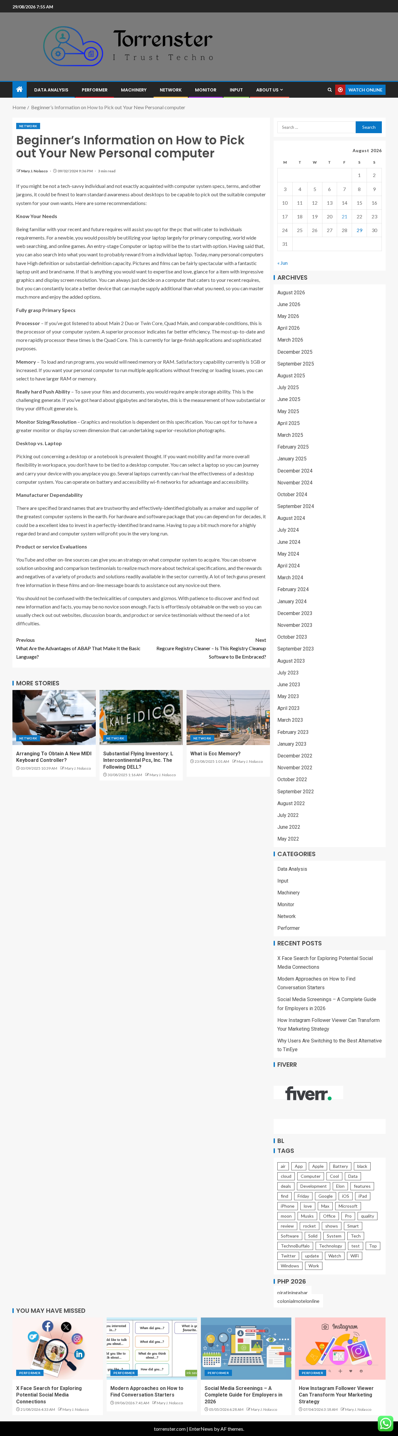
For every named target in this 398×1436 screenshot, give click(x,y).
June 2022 (288, 827)
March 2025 (290, 435)
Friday (303, 1196)
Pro (348, 1216)
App (299, 1166)
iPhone (287, 1206)
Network (171, 90)
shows (331, 1226)
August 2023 (291, 661)
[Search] (330, 90)
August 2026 (291, 293)
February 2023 (293, 732)
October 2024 (292, 494)
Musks (307, 1216)
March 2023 (290, 720)
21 (344, 216)
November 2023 (294, 625)
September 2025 (295, 364)
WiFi (354, 1255)
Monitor (205, 90)
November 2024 (294, 483)
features (362, 1186)
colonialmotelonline (298, 1301)
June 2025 (288, 399)
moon (286, 1216)
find (284, 1196)
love (308, 1206)
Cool (334, 1176)
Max (325, 1206)
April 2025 (288, 423)
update (312, 1255)
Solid (312, 1235)
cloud (286, 1176)
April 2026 (288, 328)
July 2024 (288, 530)
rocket (309, 1226)
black (362, 1166)
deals (286, 1186)
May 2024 (288, 554)
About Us (267, 90)
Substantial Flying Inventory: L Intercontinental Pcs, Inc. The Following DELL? (138, 760)
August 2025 (291, 376)
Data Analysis (51, 90)
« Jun (282, 263)
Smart (353, 1226)
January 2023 (292, 744)
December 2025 (294, 352)
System (334, 1235)
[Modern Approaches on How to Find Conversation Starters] (152, 1348)
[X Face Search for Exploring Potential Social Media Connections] (57, 1348)
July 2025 (288, 387)
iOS (345, 1196)
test (355, 1245)
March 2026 (290, 340)
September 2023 (295, 649)
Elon (340, 1186)
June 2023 (288, 685)
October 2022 (292, 779)
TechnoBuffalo (295, 1245)
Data (353, 1176)
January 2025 (292, 459)
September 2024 (295, 506)
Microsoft (348, 1206)
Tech (356, 1235)
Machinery (133, 90)
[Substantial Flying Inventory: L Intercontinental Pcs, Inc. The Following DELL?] (141, 717)
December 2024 (294, 471)
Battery (340, 1166)
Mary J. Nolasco (35, 171)
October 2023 (292, 637)
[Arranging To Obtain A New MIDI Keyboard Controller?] (54, 717)
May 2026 (288, 316)
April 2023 (288, 708)
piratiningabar (292, 1292)
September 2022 (295, 792)
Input (236, 90)
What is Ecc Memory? (215, 754)
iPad (363, 1196)
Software (290, 1235)
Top (373, 1245)
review (287, 1226)
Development (313, 1186)
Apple (318, 1166)
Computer (311, 1176)
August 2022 (291, 803)
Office (329, 1216)
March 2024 (290, 577)
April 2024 (288, 566)
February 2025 (293, 447)
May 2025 (288, 411)
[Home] (19, 89)
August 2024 (291, 518)
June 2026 (288, 304)
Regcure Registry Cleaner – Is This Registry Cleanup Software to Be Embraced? (211, 648)
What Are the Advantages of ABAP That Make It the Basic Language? (78, 648)
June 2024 (288, 542)
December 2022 (294, 756)
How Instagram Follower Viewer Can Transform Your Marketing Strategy (336, 1395)
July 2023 (288, 673)
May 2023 (288, 696)
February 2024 (293, 589)
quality (367, 1216)
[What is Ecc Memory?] (228, 717)
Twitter (288, 1255)
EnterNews (201, 1429)
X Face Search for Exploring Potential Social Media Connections (49, 1395)
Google (325, 1196)
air (283, 1166)
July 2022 (288, 815)
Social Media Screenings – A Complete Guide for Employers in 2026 (243, 1395)
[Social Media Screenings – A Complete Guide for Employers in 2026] (246, 1348)
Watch (334, 1255)
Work (313, 1265)
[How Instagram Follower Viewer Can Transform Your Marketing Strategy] (340, 1348)
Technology (330, 1245)
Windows (290, 1265)
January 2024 (292, 601)
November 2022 (294, 768)
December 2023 (294, 613)
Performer (95, 90)
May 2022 (288, 839)
